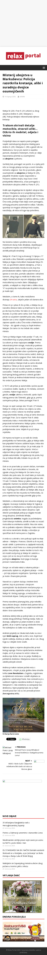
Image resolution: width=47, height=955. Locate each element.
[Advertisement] (23, 23)
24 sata (13, 299)
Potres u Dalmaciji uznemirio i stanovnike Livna (23, 833)
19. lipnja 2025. (10, 96)
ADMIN (22, 96)
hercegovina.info (11, 693)
